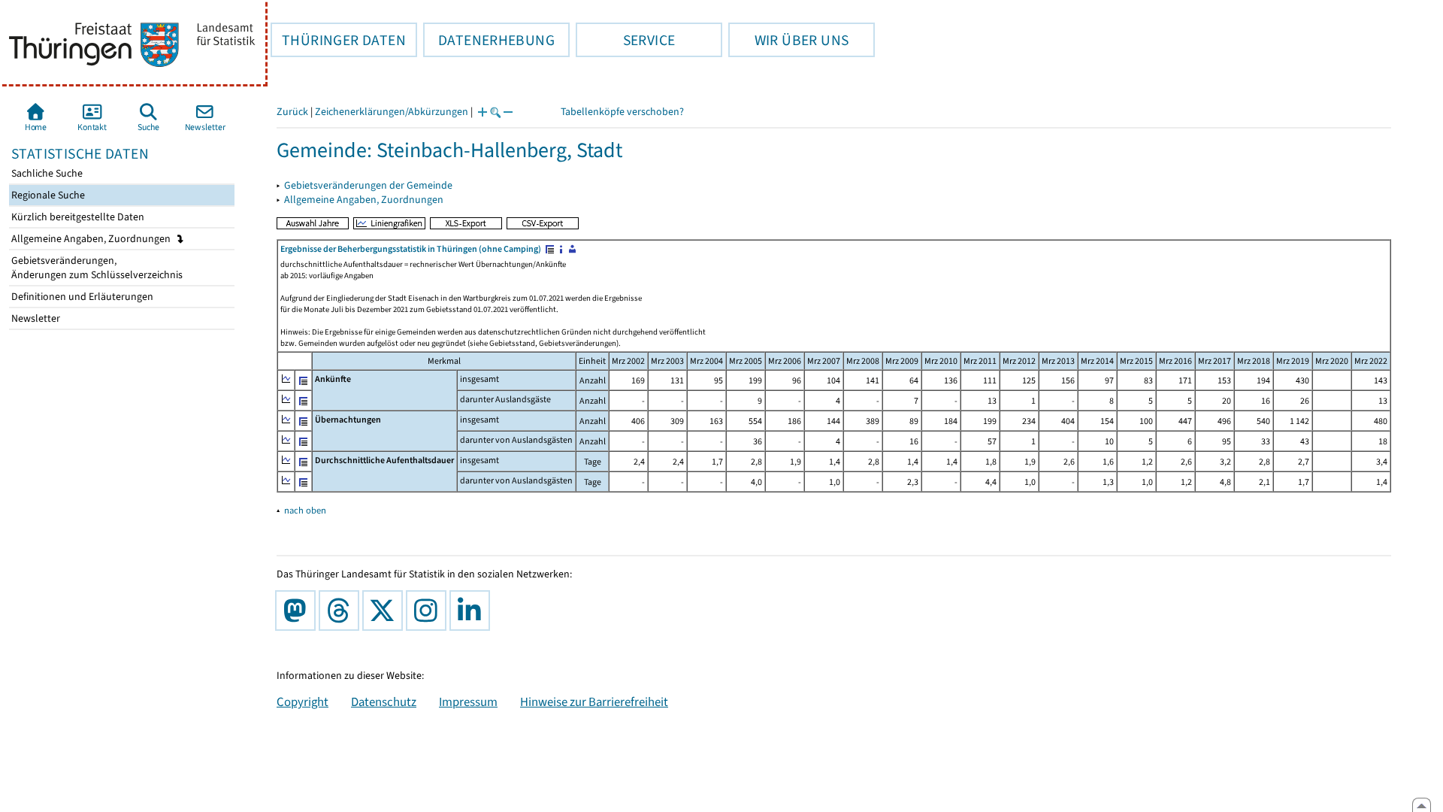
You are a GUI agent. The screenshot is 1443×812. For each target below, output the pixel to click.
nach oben (305, 510)
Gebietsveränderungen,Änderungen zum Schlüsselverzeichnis (96, 267)
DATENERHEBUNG (489, 40)
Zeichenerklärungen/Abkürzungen (391, 112)
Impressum (468, 701)
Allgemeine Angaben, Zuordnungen (92, 239)
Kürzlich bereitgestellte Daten (76, 217)
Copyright (302, 701)
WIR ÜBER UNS (788, 40)
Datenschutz (383, 701)
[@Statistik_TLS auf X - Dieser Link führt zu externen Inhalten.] (385, 610)
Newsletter (34, 318)
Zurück (292, 112)
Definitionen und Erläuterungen (81, 296)
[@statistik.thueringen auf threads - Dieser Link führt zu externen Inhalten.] (342, 610)
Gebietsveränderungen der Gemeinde (368, 185)
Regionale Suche (47, 195)
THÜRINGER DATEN (338, 40)
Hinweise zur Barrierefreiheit (594, 701)
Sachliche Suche (46, 173)
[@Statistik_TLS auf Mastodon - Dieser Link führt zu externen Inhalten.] (298, 610)
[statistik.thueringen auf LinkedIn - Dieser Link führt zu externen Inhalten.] (473, 610)
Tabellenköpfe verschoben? (622, 112)
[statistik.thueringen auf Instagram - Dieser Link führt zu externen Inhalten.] (429, 610)
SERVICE (625, 40)
